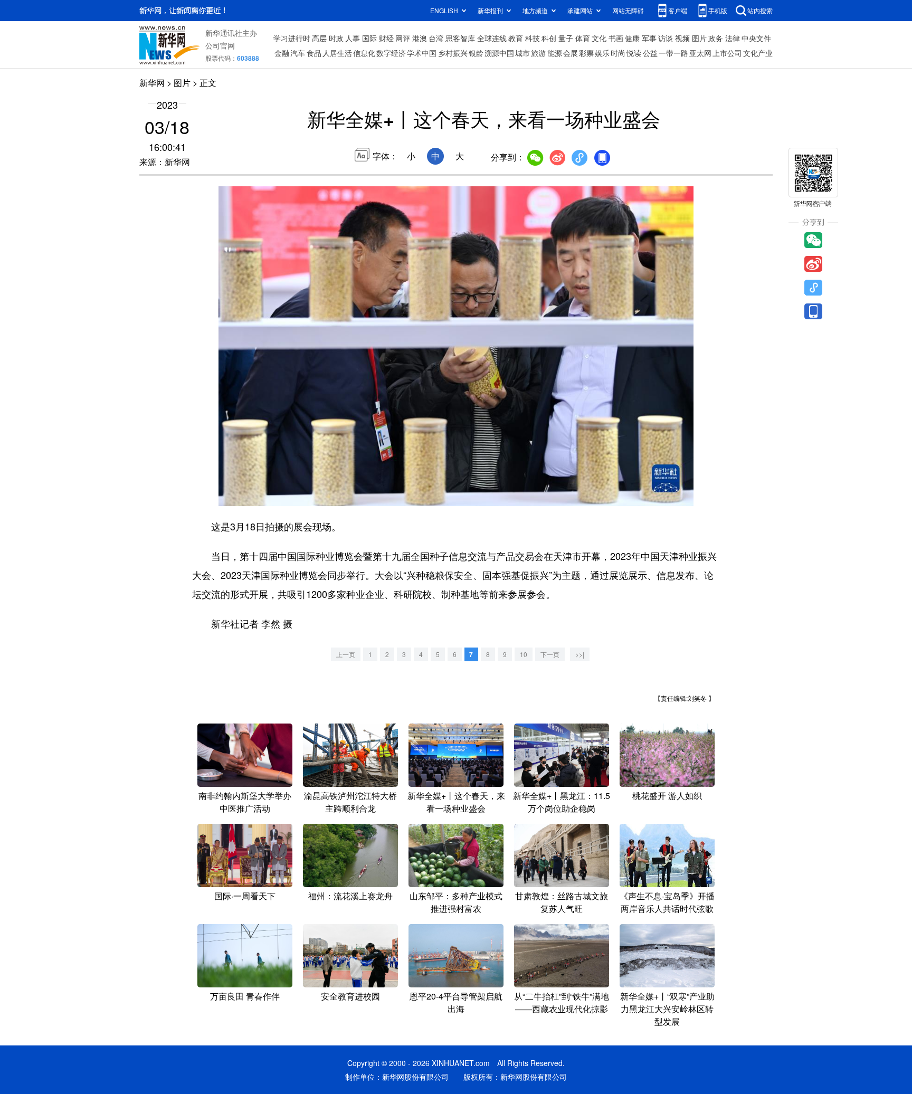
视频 (682, 38)
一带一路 (673, 52)
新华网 (152, 83)
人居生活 (337, 52)
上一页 (345, 654)
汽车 (297, 52)
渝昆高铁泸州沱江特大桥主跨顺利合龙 (350, 801)
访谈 (665, 38)
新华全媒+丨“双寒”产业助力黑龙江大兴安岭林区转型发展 (667, 1009)
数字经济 (391, 52)
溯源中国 (499, 52)
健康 (632, 38)
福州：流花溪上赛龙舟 (350, 896)
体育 (582, 38)
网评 (402, 38)
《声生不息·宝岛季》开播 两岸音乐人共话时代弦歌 (667, 902)
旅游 (538, 52)
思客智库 (460, 38)
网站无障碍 (628, 10)
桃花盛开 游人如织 (667, 795)
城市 (522, 52)
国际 (369, 38)
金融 (281, 52)
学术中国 (421, 52)
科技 (532, 38)
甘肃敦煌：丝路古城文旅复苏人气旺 (561, 902)
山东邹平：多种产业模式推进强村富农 (456, 902)
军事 (649, 38)
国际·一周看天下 (245, 896)
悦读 (633, 52)
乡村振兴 (453, 52)
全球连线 (492, 38)
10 (523, 654)
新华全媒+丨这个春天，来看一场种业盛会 (456, 801)
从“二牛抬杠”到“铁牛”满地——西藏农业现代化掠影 (561, 1002)
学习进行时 (291, 38)
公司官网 (220, 45)
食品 (314, 52)
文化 (599, 38)
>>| (579, 654)
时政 (336, 38)
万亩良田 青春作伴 (245, 996)
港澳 (419, 38)
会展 (570, 52)
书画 (616, 38)
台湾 (436, 38)
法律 (732, 38)
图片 (699, 38)
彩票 (586, 52)
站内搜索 (760, 10)
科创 (549, 38)
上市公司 (727, 52)
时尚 (618, 52)
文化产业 (758, 52)
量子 (565, 38)
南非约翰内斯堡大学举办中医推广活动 (244, 801)
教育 (515, 38)
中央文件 (756, 38)
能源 (554, 52)
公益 (650, 52)
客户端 (677, 10)
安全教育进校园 (350, 996)
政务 (715, 38)
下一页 (549, 654)
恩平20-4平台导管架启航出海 (456, 1002)
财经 (386, 38)
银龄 (476, 52)
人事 (352, 38)
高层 (319, 38)
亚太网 (700, 52)
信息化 (364, 52)
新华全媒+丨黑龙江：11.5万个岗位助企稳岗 (561, 801)
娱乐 (602, 52)
